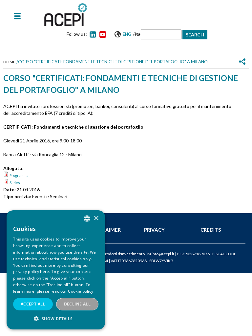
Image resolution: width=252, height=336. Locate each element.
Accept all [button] (33, 304)
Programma (19, 175)
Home (9, 61)
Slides (15, 182)
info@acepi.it (163, 253)
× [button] (96, 218)
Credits (210, 230)
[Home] (65, 14)
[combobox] (87, 218)
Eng (127, 34)
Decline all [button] (77, 304)
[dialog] (56, 269)
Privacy (154, 230)
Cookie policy (80, 291)
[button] (55, 319)
